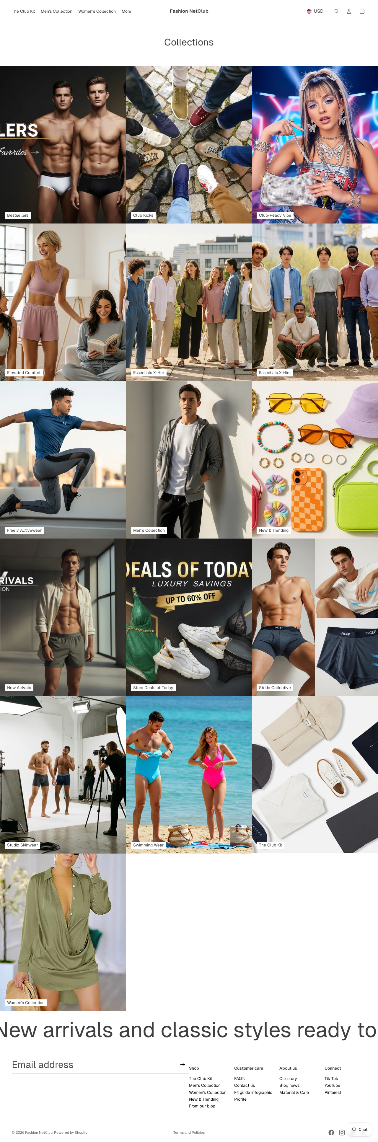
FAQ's (239, 1078)
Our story (288, 1078)
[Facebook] (331, 1132)
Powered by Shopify (70, 1132)
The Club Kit (200, 1078)
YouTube (332, 1085)
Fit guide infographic (253, 1092)
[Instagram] (342, 1132)
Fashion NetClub (39, 1132)
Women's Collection (208, 1092)
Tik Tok (331, 1078)
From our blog (202, 1106)
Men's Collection (205, 1085)
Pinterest (333, 1092)
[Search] (336, 11)
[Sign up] (183, 1064)
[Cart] (362, 11)
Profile (240, 1099)
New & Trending (204, 1099)
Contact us (244, 1085)
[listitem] (126, 11)
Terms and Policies (189, 1132)
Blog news (289, 1085)
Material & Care (294, 1092)
